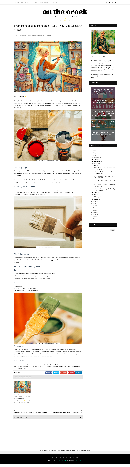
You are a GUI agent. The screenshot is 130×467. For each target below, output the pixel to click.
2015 (94, 219)
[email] (109, 2)
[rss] (66, 457)
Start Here (26, 2)
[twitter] (53, 457)
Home (17, 2)
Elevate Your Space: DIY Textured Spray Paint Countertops (103, 124)
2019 (94, 210)
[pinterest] (115, 2)
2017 (94, 214)
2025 (94, 153)
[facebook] (103, 2)
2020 (94, 208)
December (97, 157)
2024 (94, 155)
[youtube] (112, 2)
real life (55, 2)
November (97, 159)
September (97, 161)
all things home (41, 2)
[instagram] (106, 2)
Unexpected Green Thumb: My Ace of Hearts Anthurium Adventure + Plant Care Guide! (103, 113)
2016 (94, 216)
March (96, 194)
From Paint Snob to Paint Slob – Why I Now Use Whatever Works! (22, 396)
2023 (94, 201)
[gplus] (60, 457)
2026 (94, 150)
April (95, 192)
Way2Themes (62, 460)
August (96, 163)
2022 (94, 203)
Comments (48, 35)
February (96, 197)
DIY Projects (35, 35)
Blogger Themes (78, 460)
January (96, 199)
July (95, 166)
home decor (41, 35)
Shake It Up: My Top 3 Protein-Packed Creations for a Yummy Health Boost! (103, 92)
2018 (94, 212)
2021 (94, 205)
